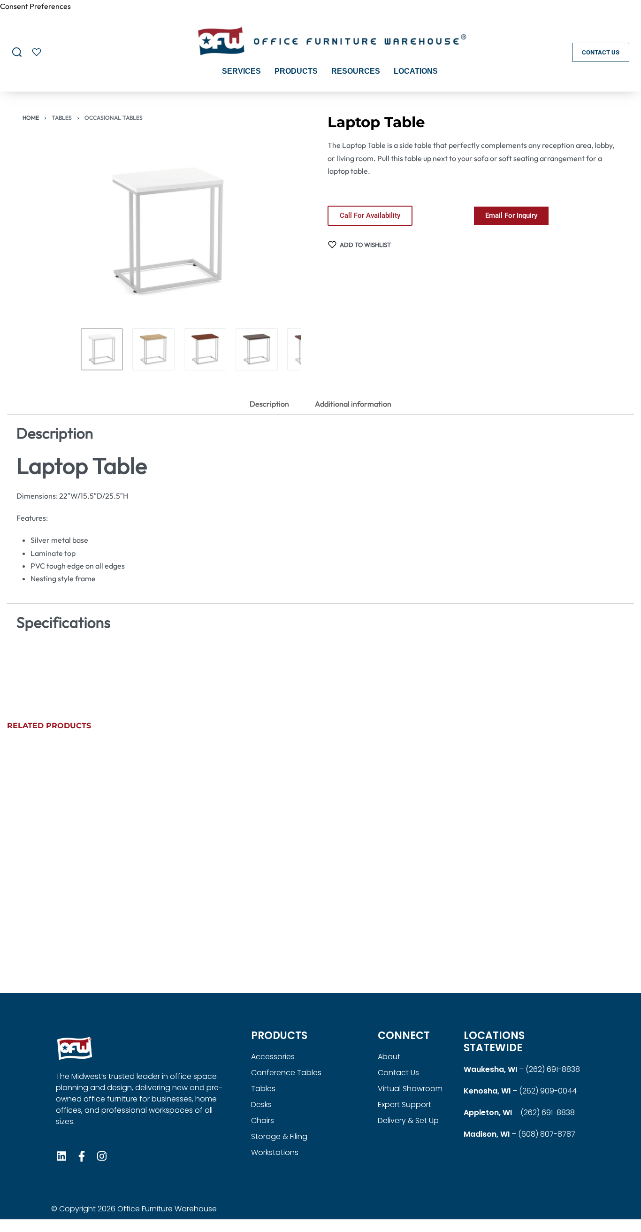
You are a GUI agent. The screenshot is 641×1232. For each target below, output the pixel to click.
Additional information (353, 403)
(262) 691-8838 (553, 1069)
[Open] (36, 52)
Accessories (273, 1056)
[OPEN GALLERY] (168, 231)
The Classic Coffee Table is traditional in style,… (544, 930)
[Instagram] (101, 1156)
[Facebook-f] (81, 1156)
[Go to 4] (257, 349)
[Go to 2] (153, 349)
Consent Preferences (35, 6)
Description (269, 403)
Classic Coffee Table (528, 950)
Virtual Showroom (410, 1088)
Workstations (274, 1152)
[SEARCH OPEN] (17, 52)
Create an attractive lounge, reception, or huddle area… (77, 930)
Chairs (262, 1120)
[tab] (269, 404)
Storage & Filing (279, 1136)
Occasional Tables (113, 117)
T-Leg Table (194, 950)
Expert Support (404, 1104)
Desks (261, 1104)
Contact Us (398, 1072)
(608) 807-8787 (546, 1134)
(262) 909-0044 (548, 1091)
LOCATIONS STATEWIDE (494, 1041)
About (389, 1056)
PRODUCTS (279, 1035)
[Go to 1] (102, 349)
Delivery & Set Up (408, 1120)
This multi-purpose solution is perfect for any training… (236, 930)
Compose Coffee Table (56, 950)
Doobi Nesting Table (368, 950)
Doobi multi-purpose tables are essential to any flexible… (396, 930)
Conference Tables (286, 1072)
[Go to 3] (205, 349)
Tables (62, 117)
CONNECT (404, 1035)
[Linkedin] (61, 1156)
